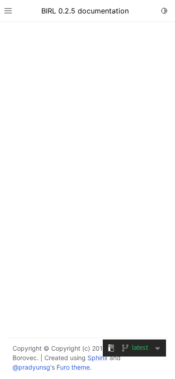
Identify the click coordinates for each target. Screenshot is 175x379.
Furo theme (73, 367)
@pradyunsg (31, 367)
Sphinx (98, 357)
